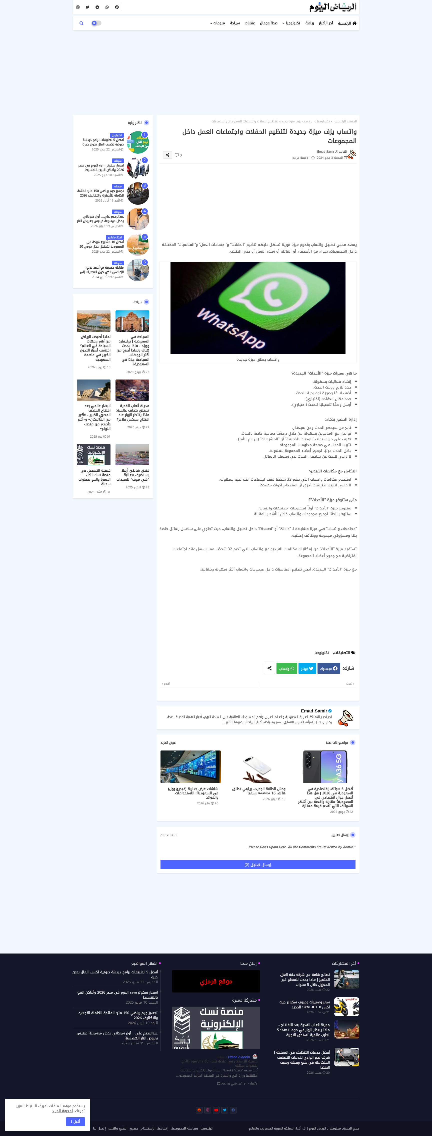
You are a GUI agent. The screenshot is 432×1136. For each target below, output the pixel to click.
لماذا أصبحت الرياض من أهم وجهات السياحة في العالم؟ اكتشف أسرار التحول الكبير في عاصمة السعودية (95, 348)
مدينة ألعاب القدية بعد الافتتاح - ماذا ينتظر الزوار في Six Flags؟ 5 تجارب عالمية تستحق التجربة (303, 1030)
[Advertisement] (216, 70)
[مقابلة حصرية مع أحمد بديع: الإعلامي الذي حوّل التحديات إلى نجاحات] (138, 270)
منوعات (219, 23)
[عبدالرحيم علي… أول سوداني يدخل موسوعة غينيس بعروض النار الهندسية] (138, 219)
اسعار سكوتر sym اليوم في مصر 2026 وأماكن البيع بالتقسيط (101, 167)
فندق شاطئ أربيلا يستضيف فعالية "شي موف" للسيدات (132, 475)
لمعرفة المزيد (62, 1110)
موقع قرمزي (216, 981)
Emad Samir (314, 711)
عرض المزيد (168, 742)
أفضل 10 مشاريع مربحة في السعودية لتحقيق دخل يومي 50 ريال (102, 247)
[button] (81, 23)
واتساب (284, 669)
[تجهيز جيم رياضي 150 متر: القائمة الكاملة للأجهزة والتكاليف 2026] (138, 193)
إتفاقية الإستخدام (154, 1128)
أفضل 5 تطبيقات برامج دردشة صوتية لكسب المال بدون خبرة (103, 142)
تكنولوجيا (293, 23)
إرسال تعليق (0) (257, 864)
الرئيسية (344, 23)
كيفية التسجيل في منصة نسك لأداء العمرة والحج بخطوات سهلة (94, 477)
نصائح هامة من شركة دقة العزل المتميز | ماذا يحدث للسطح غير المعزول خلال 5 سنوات (305, 979)
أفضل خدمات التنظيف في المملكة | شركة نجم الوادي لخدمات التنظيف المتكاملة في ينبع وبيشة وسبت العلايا (302, 1060)
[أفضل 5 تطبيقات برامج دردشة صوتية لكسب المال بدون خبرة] (138, 142)
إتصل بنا (99, 1128)
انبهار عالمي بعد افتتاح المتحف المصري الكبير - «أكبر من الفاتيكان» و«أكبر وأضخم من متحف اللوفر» (94, 417)
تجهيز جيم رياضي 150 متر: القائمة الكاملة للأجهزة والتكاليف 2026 (100, 193)
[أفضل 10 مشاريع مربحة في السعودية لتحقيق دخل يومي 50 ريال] (138, 244)
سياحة (235, 23)
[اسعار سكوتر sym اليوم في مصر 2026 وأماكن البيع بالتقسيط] (138, 168)
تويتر (304, 669)
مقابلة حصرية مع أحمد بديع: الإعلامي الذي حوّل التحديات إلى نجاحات (102, 272)
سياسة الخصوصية (184, 1128)
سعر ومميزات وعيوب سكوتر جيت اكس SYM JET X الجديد (305, 1005)
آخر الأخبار (326, 23)
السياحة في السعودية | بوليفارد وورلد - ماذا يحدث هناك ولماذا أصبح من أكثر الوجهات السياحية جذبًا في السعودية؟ (133, 350)
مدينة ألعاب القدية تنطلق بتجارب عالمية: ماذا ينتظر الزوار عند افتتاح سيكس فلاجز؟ (132, 413)
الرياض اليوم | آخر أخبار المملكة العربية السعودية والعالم (287, 1128)
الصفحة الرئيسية (345, 121)
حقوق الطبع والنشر (123, 1128)
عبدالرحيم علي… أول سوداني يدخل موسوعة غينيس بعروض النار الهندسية (100, 221)
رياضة (310, 23)
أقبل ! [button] (75, 1121)
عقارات (250, 23)
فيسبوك (326, 669)
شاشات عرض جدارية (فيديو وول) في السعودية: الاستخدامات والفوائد (193, 793)
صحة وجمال (269, 23)
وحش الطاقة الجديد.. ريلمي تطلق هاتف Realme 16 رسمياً (259, 791)
